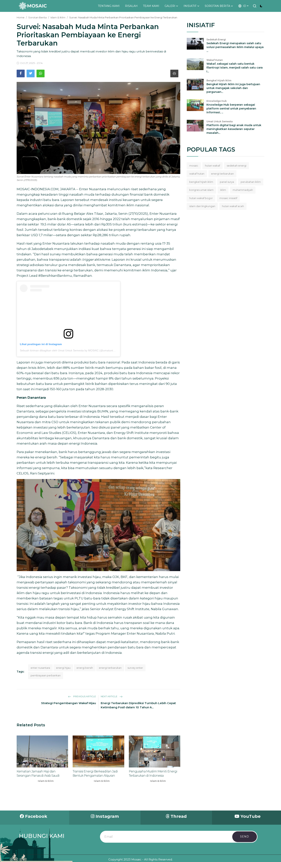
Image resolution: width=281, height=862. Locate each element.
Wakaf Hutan (214, 60)
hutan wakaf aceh (233, 206)
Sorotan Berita (217, 6)
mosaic (193, 165)
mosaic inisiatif (228, 198)
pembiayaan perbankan (46, 675)
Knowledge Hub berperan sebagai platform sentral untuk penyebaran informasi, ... (231, 108)
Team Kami (151, 6)
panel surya (227, 181)
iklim (223, 189)
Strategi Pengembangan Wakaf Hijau (68, 703)
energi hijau (63, 667)
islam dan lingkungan (202, 206)
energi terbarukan (110, 667)
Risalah (131, 6)
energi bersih (84, 667)
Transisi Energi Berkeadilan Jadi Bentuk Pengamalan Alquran (95, 773)
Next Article (109, 696)
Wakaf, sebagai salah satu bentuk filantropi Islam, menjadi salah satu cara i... (234, 67)
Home (20, 17)
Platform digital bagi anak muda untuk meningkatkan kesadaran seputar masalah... (233, 129)
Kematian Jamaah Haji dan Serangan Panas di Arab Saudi (38, 773)
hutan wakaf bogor (201, 198)
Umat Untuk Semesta (219, 121)
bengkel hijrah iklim (201, 181)
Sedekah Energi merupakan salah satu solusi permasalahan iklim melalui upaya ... (235, 47)
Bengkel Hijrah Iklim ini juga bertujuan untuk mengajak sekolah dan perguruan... (233, 88)
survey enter (135, 667)
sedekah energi (236, 165)
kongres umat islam (201, 189)
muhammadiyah (243, 189)
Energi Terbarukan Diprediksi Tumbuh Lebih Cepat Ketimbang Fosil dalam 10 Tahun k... (138, 705)
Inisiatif (190, 6)
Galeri (170, 6)
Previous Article (84, 696)
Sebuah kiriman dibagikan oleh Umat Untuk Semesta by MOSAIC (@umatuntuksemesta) (73, 350)
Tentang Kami (109, 6)
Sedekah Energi (216, 39)
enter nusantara (40, 667)
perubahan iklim (251, 181)
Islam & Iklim (57, 17)
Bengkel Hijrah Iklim (218, 80)
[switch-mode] (261, 6)
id (243, 6)
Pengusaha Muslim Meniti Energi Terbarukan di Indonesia (153, 773)
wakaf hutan (196, 173)
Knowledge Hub (216, 101)
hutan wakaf (212, 165)
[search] (254, 5)
